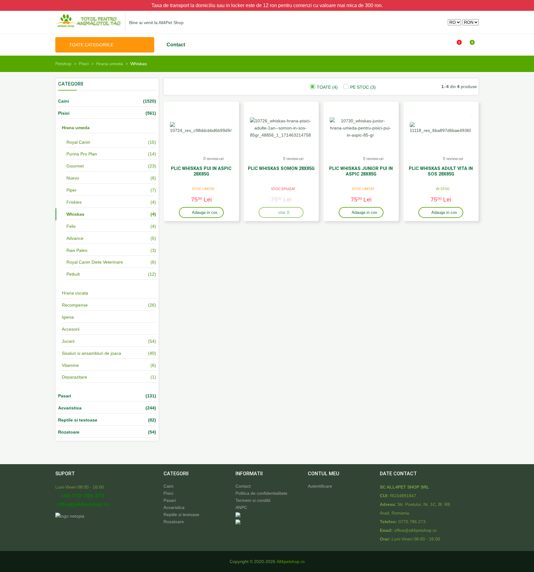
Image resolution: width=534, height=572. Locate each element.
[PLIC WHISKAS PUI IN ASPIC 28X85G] (200, 128)
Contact (176, 44)
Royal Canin (78, 142)
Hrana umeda (109, 63)
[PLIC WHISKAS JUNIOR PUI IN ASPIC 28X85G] (360, 128)
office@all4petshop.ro (82, 504)
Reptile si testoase (181, 514)
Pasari (169, 500)
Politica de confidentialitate (261, 493)
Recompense (75, 305)
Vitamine (70, 365)
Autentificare (320, 486)
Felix (71, 226)
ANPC (241, 507)
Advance (74, 238)
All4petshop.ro (291, 561)
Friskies (74, 202)
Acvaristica (173, 507)
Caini (168, 486)
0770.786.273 (412, 521)
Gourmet (75, 165)
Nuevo (72, 178)
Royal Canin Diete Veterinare (94, 262)
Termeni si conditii (252, 500)
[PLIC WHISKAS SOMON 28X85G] (281, 128)
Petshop (63, 63)
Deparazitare (74, 377)
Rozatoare (173, 521)
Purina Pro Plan (81, 153)
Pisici (84, 63)
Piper (71, 190)
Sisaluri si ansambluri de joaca (91, 353)
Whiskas (75, 214)
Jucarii (68, 341)
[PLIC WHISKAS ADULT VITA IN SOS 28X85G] (440, 128)
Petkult (73, 274)
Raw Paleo (76, 250)
